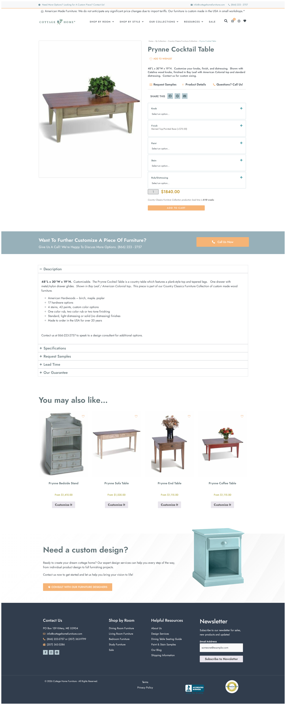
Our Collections (162, 21)
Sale (212, 21)
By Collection (161, 41)
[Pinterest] (57, 652)
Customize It (63, 505)
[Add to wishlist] (83, 416)
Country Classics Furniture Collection (182, 41)
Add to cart (176, 207)
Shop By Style (130, 21)
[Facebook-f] (45, 652)
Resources (192, 21)
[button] (170, 96)
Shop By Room (100, 21)
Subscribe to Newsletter (221, 659)
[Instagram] (51, 652)
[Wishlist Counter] (245, 21)
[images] (90, 109)
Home (151, 41)
